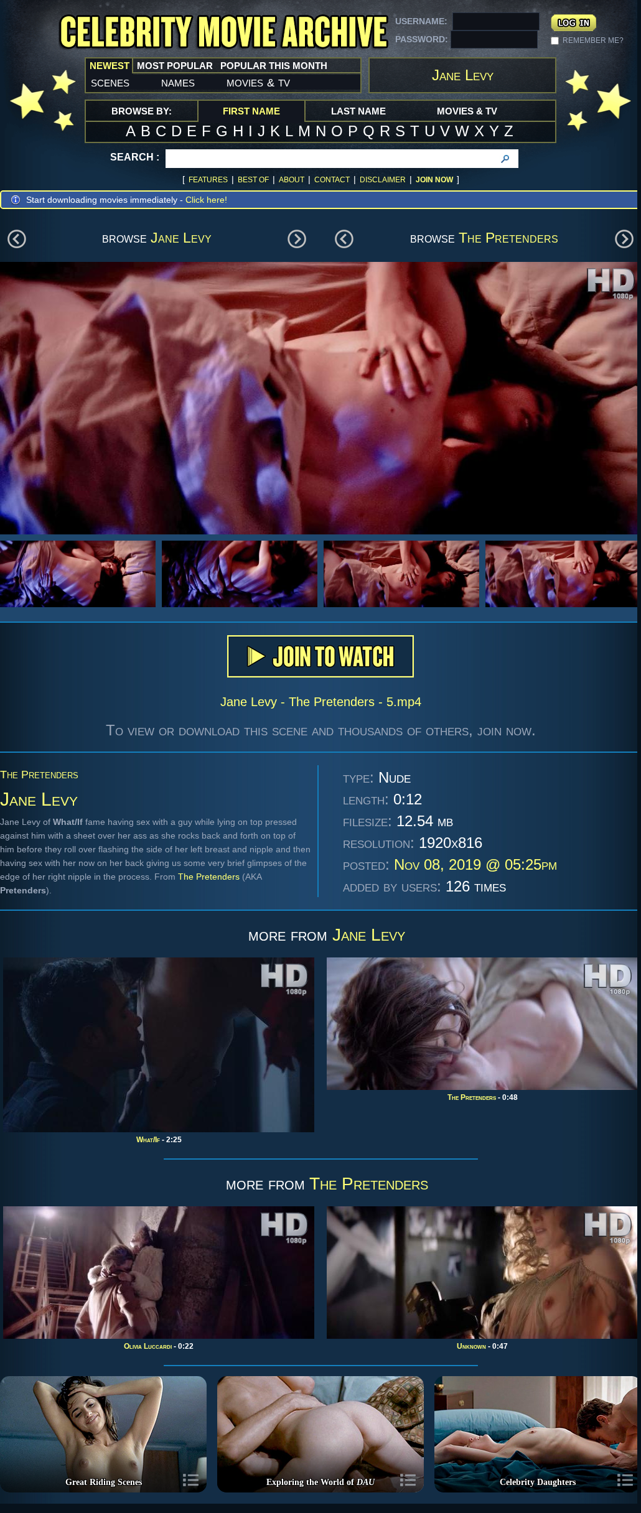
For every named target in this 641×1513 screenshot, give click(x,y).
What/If (148, 1139)
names (178, 82)
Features (208, 179)
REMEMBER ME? (593, 40)
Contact (332, 179)
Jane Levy (181, 238)
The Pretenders (508, 238)
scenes (110, 82)
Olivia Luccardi (148, 1346)
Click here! (206, 200)
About (291, 179)
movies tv (258, 82)
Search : (134, 157)
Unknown (471, 1346)
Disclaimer (383, 179)
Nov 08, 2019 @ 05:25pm (475, 864)
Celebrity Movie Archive (223, 32)
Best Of (253, 179)
